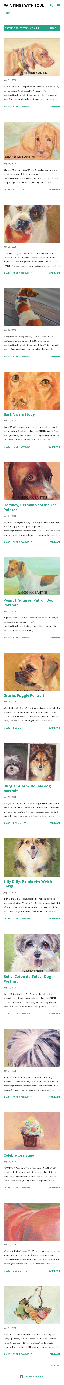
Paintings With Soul (24, 5)
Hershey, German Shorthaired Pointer (30, 507)
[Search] (51, 5)
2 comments (20, 1270)
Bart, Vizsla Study (19, 414)
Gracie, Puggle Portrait (24, 695)
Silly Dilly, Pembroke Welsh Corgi (28, 883)
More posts (53, 1365)
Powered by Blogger (33, 1376)
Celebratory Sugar (20, 1155)
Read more (54, 106)
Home (8, 12)
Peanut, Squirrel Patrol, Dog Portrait (28, 602)
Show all (53, 28)
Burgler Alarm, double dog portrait (27, 788)
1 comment (19, 189)
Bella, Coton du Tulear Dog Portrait (27, 979)
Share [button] (7, 106)
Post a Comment (22, 106)
